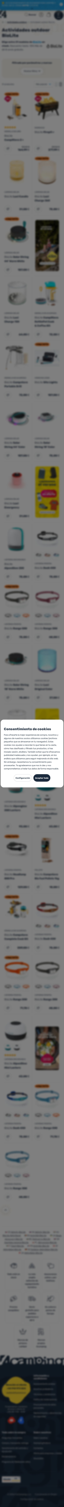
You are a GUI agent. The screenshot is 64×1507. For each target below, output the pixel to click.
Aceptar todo (41, 778)
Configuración (23, 778)
